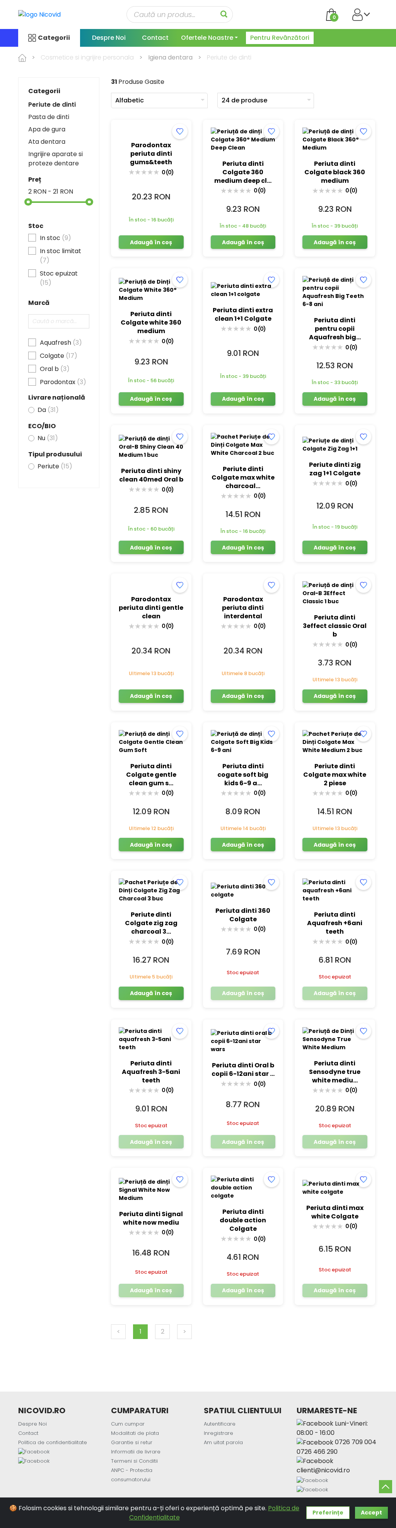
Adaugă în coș (151, 242)
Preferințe (327, 1512)
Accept (371, 1512)
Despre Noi (109, 37)
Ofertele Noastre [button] (207, 37)
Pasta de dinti (48, 116)
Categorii (54, 37)
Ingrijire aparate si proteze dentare (55, 159)
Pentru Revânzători (279, 37)
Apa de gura (46, 129)
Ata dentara (46, 141)
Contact (155, 37)
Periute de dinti (52, 104)
